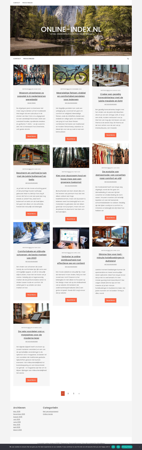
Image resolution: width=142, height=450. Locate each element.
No (118, 447)
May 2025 (16, 425)
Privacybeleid (27, 3)
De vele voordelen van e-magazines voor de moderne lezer (31, 335)
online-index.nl (71, 29)
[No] (139, 447)
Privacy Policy (127, 447)
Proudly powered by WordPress (94, 443)
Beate (30, 89)
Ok (113, 447)
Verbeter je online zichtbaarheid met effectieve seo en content (71, 260)
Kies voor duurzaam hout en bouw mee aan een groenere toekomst (71, 179)
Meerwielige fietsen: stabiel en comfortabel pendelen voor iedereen (71, 96)
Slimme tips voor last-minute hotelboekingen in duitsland (110, 257)
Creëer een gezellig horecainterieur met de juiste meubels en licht (110, 97)
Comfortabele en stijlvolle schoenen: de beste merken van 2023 (31, 254)
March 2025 (17, 430)
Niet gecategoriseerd (71, 103)
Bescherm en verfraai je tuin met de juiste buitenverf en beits (31, 176)
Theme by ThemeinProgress (71, 443)
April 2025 (16, 427)
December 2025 (19, 414)
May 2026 (16, 411)
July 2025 (16, 419)
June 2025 (17, 422)
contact (16, 3)
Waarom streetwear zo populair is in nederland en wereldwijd (31, 96)
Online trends (31, 103)
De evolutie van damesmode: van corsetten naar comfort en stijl (111, 175)
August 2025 (17, 417)
